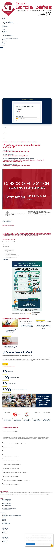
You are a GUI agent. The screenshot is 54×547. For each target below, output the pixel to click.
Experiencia (4, 132)
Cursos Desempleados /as (6, 499)
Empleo (3, 25)
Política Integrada (5, 528)
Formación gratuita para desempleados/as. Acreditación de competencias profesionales (23, 160)
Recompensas (4, 16)
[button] (51, 535)
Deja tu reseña (4, 533)
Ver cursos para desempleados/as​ (8, 150)
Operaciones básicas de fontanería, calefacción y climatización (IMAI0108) (27, 325)
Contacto (3, 29)
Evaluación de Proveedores (6, 503)
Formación (4, 127)
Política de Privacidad (5, 529)
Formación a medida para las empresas (11, 23)
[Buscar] (1, 47)
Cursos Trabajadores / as (8, 22)
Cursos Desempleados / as (9, 35)
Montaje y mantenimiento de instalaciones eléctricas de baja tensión (43, 327)
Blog (2, 27)
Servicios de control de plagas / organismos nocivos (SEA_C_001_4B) (10, 330)
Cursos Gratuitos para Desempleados (15, 151)
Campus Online (4, 26)
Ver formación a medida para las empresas (9, 164)
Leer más (5, 364)
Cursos (3, 19)
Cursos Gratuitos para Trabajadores (15, 156)
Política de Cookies (5, 531)
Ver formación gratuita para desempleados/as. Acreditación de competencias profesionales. (18, 158)
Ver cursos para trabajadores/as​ (8, 154)
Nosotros (3, 18)
